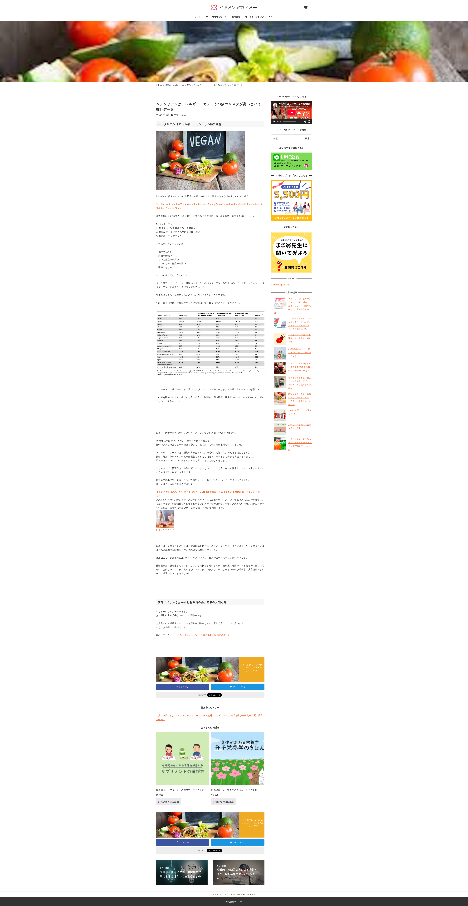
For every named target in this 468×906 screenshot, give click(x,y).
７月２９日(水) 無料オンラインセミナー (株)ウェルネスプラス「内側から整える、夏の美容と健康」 (292, 305)
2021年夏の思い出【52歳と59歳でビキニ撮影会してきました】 (299, 352)
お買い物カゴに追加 (168, 801)
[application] (291, 112)
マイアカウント (225, 894)
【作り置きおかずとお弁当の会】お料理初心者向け (204, 635)
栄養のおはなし (181, 115)
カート (215, 894)
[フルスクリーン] (309, 121)
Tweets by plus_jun (280, 284)
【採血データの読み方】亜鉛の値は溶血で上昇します (299, 338)
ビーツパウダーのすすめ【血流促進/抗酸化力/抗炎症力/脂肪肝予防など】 (300, 367)
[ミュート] (305, 121)
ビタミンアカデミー (166, 529)
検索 (307, 138)
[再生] (274, 121)
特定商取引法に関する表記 (244, 894)
